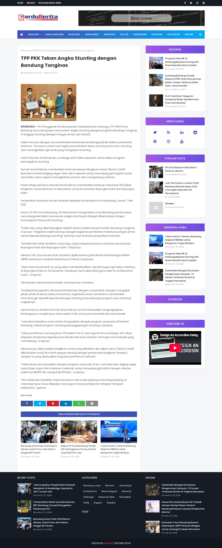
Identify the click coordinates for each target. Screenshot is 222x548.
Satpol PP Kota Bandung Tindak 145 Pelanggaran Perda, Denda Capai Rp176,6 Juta (78, 449)
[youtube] (182, 141)
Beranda (25, 50)
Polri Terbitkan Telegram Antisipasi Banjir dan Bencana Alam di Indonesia (182, 99)
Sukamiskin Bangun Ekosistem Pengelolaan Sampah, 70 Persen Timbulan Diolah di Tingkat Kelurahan (182, 275)
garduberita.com (32, 72)
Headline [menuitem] (33, 34)
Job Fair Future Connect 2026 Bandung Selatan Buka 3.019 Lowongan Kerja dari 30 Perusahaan (182, 188)
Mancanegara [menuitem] (54, 34)
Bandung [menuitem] (109, 34)
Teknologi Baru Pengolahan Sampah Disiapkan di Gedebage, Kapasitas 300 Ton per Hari (54, 488)
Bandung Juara (92, 485)
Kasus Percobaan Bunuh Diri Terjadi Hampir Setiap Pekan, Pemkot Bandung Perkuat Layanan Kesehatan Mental (183, 507)
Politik (86, 502)
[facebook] (185, 3)
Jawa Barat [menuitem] (92, 34)
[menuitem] (21, 34)
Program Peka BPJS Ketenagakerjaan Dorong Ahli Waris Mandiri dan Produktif (182, 62)
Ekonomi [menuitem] (156, 34)
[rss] (168, 132)
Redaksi (31, 2)
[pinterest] (203, 3)
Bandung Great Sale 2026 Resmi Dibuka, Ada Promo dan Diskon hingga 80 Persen (39, 449)
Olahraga (88, 497)
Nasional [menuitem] (74, 34)
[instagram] (197, 3)
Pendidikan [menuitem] (140, 34)
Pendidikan (125, 497)
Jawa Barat (125, 485)
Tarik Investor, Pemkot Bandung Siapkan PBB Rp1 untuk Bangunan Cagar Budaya (118, 449)
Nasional (126, 491)
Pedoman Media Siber (49, 2)
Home (20, 2)
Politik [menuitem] (124, 34)
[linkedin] (182, 132)
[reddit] (195, 132)
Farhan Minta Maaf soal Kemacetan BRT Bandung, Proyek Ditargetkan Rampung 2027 (54, 505)
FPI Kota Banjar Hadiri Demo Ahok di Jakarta (181, 169)
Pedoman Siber (107, 497)
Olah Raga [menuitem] (173, 34)
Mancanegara (109, 491)
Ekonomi (109, 485)
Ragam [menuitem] (189, 34)
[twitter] (191, 3)
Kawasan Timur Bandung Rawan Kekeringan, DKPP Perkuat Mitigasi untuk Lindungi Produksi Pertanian (181, 526)
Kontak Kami (90, 491)
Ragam (98, 502)
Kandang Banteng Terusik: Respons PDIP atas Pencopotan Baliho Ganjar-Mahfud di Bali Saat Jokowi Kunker (183, 80)
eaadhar (108, 543)
